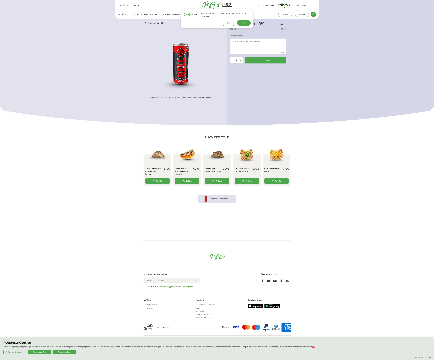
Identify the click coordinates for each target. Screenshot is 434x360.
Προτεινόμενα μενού (202, 317)
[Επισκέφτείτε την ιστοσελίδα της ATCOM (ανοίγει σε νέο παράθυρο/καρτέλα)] (423, 357)
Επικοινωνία (148, 308)
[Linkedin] (287, 281)
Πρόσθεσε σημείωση (238, 35)
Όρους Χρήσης (187, 287)
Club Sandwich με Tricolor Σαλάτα (242, 170)
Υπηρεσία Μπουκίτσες (203, 314)
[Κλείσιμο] (253, 8)
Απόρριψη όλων (40, 352)
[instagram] (268, 281)
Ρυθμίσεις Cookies (14, 352)
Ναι (243, 23)
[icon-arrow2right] (196, 280)
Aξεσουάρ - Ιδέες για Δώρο (145, 14)
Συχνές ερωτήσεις (150, 305)
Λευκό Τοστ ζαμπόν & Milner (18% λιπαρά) (153, 171)
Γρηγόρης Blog (300, 5)
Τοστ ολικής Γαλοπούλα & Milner (213, 170)
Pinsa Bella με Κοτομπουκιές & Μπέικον (181, 171)
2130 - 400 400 (163, 327)
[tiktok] (281, 281)
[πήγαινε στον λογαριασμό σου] (284, 5)
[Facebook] (262, 281)
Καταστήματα (200, 311)
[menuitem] (122, 14)
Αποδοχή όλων (64, 352)
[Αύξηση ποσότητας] (240, 60)
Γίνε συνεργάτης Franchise (205, 305)
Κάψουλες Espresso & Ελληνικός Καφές (180, 14)
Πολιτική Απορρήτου (167, 287)
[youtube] (275, 281)
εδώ (313, 347)
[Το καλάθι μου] (313, 14)
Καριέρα (198, 308)
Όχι (228, 23)
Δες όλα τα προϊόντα (219, 198)
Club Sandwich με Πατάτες (271, 170)
